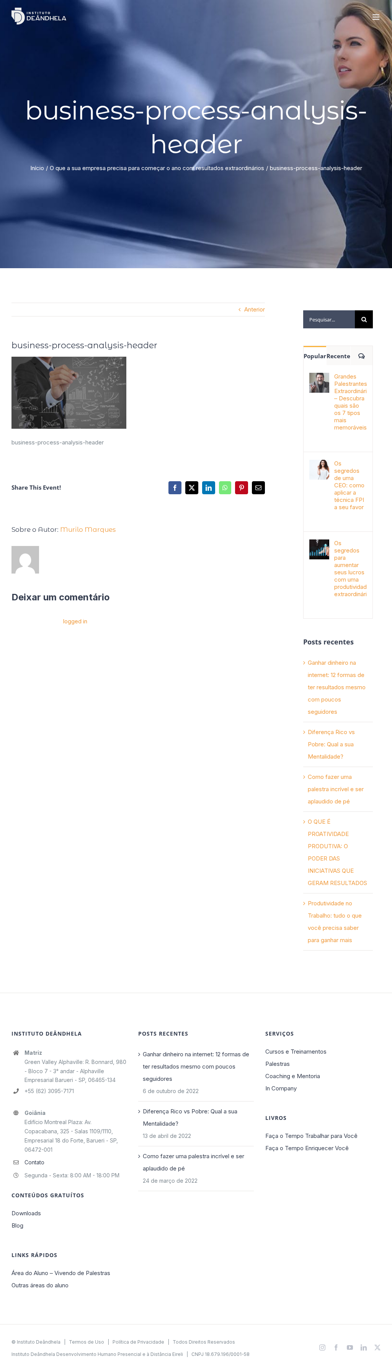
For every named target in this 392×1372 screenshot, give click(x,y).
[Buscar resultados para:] (329, 319)
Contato (34, 1162)
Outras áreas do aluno (40, 1285)
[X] (191, 487)
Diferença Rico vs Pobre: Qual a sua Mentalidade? (331, 744)
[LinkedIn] (208, 487)
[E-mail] (258, 487)
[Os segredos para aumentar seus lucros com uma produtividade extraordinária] (319, 545)
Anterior (254, 309)
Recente (338, 356)
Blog (17, 1225)
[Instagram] (322, 1347)
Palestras (277, 1063)
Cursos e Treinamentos (296, 1051)
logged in (75, 621)
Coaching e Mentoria (292, 1076)
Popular (315, 356)
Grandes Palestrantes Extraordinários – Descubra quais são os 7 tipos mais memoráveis (350, 402)
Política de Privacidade (138, 1342)
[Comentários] (361, 355)
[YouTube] (350, 1347)
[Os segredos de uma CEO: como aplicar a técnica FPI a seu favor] (319, 465)
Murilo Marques (88, 529)
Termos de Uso (86, 1342)
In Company (281, 1088)
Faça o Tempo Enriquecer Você (307, 1148)
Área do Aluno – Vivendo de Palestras (60, 1273)
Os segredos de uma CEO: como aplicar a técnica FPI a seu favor (349, 485)
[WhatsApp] (225, 487)
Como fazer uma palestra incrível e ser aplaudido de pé (336, 789)
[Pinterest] (241, 487)
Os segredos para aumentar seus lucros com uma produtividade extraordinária (350, 568)
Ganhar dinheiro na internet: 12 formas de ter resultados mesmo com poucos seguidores (337, 687)
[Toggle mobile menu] (376, 17)
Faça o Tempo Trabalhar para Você (311, 1135)
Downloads (26, 1213)
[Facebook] (174, 487)
